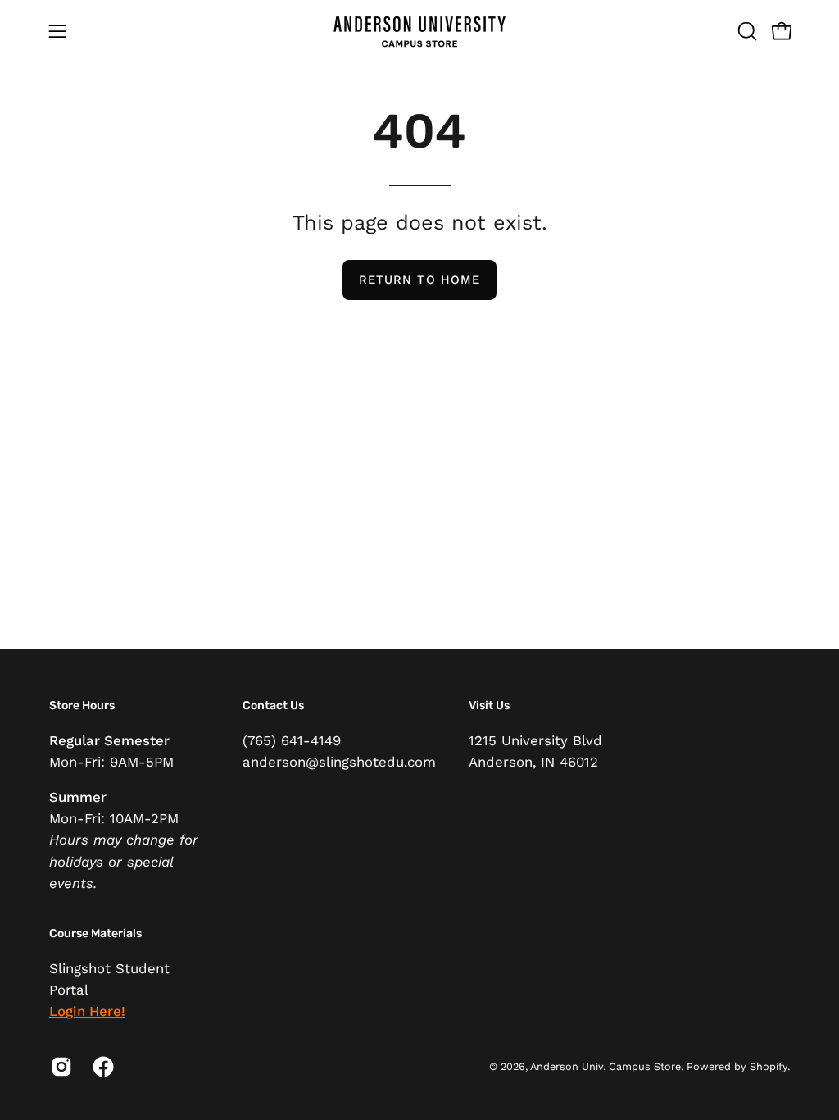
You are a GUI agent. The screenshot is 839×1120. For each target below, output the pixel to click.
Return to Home (419, 279)
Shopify (768, 1066)
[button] (745, 31)
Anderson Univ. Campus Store (605, 1066)
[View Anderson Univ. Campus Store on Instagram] (59, 1066)
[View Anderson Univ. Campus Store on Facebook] (101, 1066)
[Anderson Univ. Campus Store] (419, 30)
